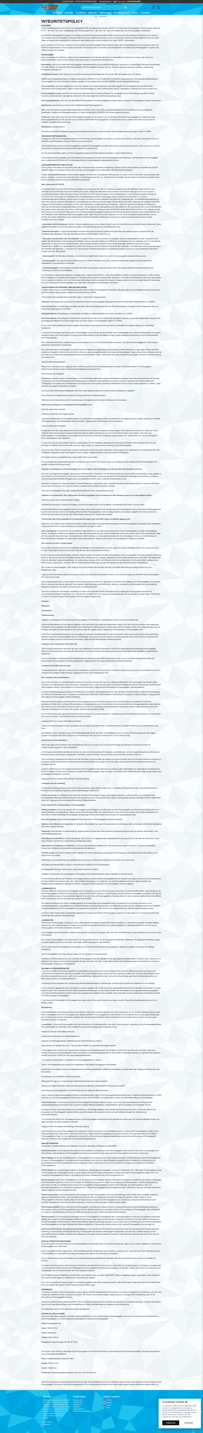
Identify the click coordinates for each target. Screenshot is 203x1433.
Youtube (108, 1405)
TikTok (108, 1407)
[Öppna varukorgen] (159, 7)
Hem (96, 16)
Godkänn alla (170, 1423)
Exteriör (57, 13)
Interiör (69, 13)
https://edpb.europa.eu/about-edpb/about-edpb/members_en (136, 1384)
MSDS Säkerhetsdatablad (81, 1411)
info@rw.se (52, 1333)
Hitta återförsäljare (86, 1)
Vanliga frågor (77, 1402)
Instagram (109, 1402)
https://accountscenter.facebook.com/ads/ (136, 217)
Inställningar (188, 1423)
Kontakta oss (77, 1400)
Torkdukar (105, 13)
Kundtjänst (68, 1)
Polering (145, 13)
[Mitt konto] (153, 7)
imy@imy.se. (52, 1368)
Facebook (109, 1400)
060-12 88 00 (47, 1422)
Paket (135, 13)
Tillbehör (80, 13)
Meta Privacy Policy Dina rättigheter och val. (106, 214)
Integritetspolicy (78, 1409)
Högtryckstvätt (121, 13)
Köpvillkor (76, 1407)
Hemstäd (92, 13)
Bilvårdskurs (77, 1404)
